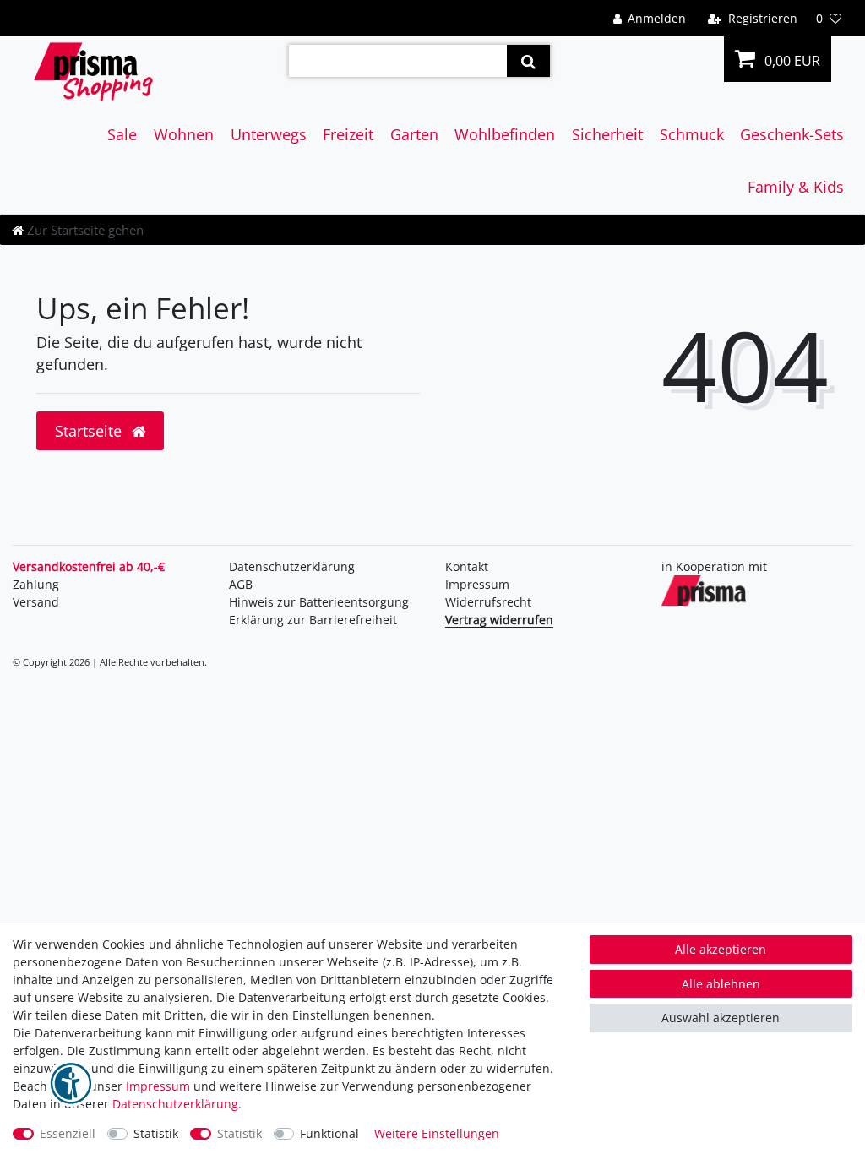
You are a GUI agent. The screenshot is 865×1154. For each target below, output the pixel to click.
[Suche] (528, 61)
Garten (414, 134)
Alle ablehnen (721, 984)
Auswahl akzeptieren (720, 1018)
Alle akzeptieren (720, 949)
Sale (122, 134)
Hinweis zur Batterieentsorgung (319, 602)
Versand (36, 602)
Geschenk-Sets (792, 134)
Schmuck (692, 134)
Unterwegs (269, 134)
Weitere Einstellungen (436, 1133)
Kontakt (466, 566)
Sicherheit (607, 134)
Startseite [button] (90, 431)
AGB (241, 584)
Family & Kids (796, 187)
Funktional (329, 1133)
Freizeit (348, 134)
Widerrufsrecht (488, 602)
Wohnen (184, 134)
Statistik (155, 1133)
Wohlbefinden (504, 134)
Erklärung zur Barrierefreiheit (313, 620)
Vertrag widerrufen (499, 620)
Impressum (477, 584)
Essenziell (67, 1133)
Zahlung (36, 584)
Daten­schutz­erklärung (292, 566)
